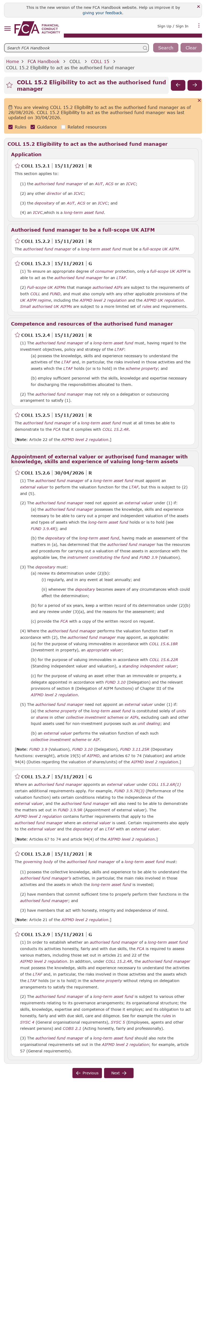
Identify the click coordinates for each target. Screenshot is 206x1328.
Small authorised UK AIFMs (46, 306)
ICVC (131, 184)
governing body (38, 862)
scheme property (142, 368)
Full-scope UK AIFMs (46, 287)
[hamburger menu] (7, 28)
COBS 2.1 (72, 1028)
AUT (99, 184)
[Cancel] (199, 100)
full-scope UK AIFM (161, 249)
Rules (20, 126)
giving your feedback (102, 12)
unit (141, 723)
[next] (194, 85)
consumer (104, 271)
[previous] (178, 85)
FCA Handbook (43, 61)
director (54, 193)
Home (12, 61)
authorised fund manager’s (45, 878)
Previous (90, 1073)
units (181, 711)
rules (146, 306)
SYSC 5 (118, 1022)
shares (42, 717)
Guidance (47, 126)
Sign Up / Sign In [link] (172, 26)
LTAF (121, 278)
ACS (109, 184)
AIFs (134, 717)
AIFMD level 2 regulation (103, 300)
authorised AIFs (107, 287)
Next (115, 1073)
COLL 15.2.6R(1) (165, 784)
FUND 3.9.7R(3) (129, 791)
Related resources (87, 126)
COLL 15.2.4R (115, 429)
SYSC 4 (27, 1022)
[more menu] (199, 25)
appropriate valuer (104, 650)
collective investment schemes (94, 717)
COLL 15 (100, 61)
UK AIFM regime (35, 300)
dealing (153, 723)
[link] (37, 28)
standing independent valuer (149, 666)
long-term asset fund (84, 212)
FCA (57, 429)
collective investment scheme (58, 740)
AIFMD (93, 756)
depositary (44, 203)
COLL (75, 61)
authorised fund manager (59, 184)
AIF (96, 740)
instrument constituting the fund (98, 557)
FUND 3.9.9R (70, 810)
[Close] (198, 7)
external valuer (34, 487)
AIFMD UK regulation (164, 300)
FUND (55, 294)
